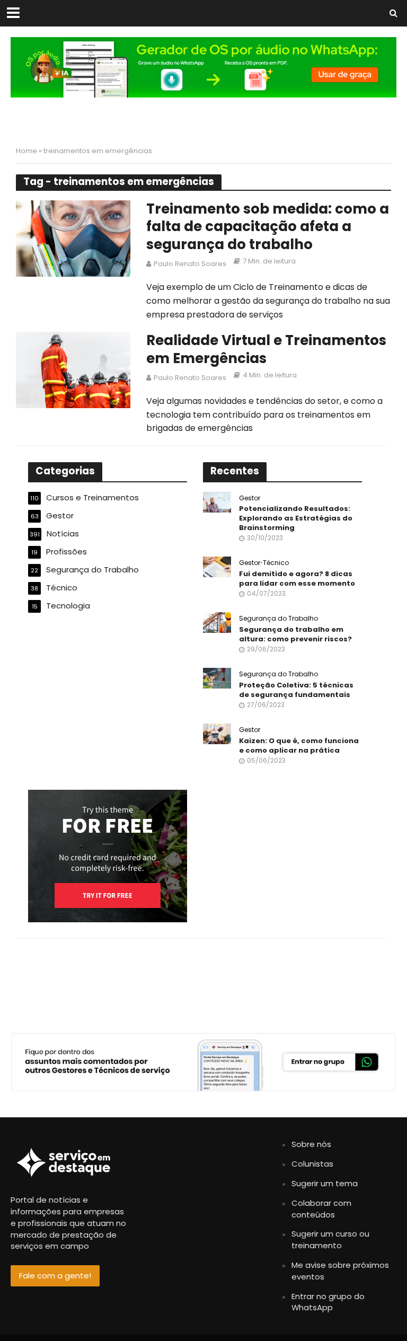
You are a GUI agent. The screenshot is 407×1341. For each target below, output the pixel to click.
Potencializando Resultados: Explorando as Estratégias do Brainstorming (295, 518)
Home (26, 151)
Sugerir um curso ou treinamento (330, 1239)
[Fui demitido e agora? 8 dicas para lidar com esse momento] (217, 566)
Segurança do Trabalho (278, 619)
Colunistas (312, 1163)
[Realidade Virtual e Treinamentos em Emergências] (73, 369)
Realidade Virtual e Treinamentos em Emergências (266, 349)
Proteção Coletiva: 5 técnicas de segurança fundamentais (296, 690)
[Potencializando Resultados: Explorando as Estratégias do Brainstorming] (217, 501)
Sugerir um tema (324, 1183)
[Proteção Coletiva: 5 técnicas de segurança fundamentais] (217, 677)
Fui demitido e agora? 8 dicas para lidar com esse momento (297, 578)
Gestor (249, 498)
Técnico (276, 563)
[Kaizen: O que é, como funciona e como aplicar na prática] (217, 733)
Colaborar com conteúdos (321, 1208)
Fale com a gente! (55, 1275)
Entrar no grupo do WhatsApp (328, 1302)
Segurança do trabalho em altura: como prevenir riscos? (295, 634)
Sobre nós (311, 1144)
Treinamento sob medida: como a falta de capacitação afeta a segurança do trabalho (267, 227)
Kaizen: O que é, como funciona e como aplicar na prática (299, 745)
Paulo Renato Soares (190, 264)
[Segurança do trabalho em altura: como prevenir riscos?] (217, 622)
